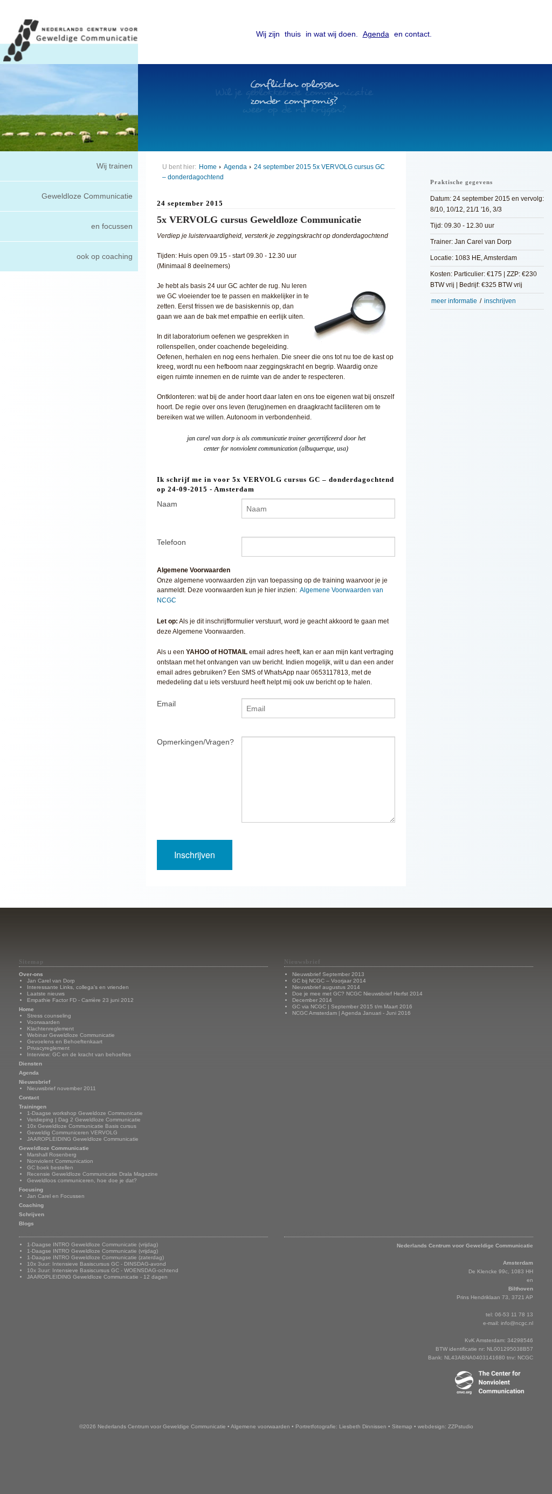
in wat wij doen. (332, 34)
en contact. (413, 34)
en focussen (112, 226)
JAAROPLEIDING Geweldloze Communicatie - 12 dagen (97, 1277)
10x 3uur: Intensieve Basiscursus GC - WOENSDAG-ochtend (102, 1270)
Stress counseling (49, 1016)
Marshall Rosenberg (52, 1155)
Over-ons (31, 974)
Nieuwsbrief (34, 1082)
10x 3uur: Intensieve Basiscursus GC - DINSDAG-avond (96, 1264)
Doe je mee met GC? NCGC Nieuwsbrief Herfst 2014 (357, 994)
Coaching (31, 1205)
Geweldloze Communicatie (87, 196)
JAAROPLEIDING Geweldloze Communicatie (83, 1139)
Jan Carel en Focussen (56, 1196)
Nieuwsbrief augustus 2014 (326, 987)
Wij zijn (268, 34)
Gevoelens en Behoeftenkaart (64, 1041)
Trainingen (32, 1107)
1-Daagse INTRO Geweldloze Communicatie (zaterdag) (95, 1257)
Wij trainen (114, 166)
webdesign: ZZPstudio (445, 1426)
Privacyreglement (48, 1048)
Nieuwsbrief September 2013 (328, 974)
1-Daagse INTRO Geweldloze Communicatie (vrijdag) (92, 1244)
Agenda (376, 34)
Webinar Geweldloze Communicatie (71, 1035)
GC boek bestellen (50, 1167)
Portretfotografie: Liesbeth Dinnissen (341, 1426)
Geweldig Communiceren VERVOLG (72, 1132)
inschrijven (500, 301)
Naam (167, 504)
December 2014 (312, 1000)
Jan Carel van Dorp (51, 981)
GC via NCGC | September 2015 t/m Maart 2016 (352, 1006)
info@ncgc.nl (517, 1323)
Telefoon (171, 542)
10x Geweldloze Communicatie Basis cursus (81, 1126)
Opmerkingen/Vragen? (191, 742)
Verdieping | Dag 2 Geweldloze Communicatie (84, 1120)
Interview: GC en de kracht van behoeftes (79, 1054)
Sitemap (402, 1426)
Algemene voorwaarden (260, 1426)
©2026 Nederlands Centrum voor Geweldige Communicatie (152, 1426)
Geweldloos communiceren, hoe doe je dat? (82, 1180)
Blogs (26, 1223)
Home (208, 166)
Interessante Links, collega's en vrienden (78, 987)
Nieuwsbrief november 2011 (61, 1088)
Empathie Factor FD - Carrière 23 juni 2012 (80, 1000)
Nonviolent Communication (60, 1161)
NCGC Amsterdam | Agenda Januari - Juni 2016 (351, 1013)
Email (166, 703)
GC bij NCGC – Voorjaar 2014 (329, 981)
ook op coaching (105, 256)
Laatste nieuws (46, 994)
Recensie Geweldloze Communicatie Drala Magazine (92, 1174)
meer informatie (454, 301)
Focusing (31, 1190)
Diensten (30, 1064)
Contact (29, 1097)
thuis (293, 34)
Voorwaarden (43, 1022)
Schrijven (31, 1214)
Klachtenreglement (50, 1029)
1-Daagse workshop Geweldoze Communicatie (85, 1113)
